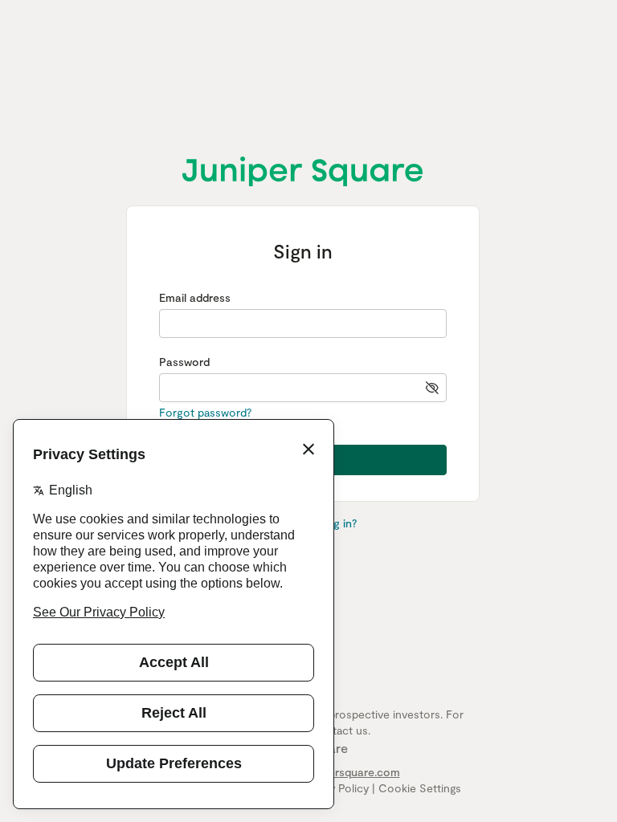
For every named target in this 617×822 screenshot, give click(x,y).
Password (184, 361)
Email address (195, 297)
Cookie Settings (419, 788)
